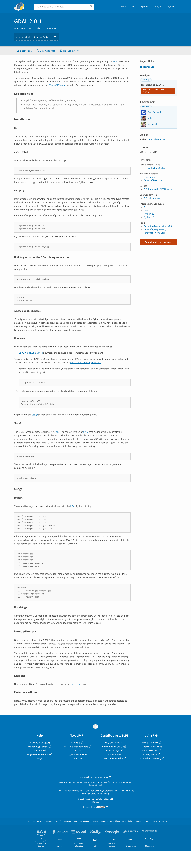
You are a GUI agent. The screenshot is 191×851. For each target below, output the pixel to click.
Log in (158, 6)
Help (123, 6)
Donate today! (95, 785)
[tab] (24, 51)
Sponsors (145, 6)
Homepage (148, 66)
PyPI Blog (75, 742)
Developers (149, 177)
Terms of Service (150, 742)
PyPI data (145, 79)
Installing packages (38, 742)
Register (170, 6)
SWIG (56, 432)
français (49, 821)
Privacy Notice (150, 754)
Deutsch (104, 821)
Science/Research (153, 180)
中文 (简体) (115, 821)
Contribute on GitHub (113, 746)
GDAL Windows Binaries (31, 353)
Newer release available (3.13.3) (155, 91)
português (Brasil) (70, 821)
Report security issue (151, 746)
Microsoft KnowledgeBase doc (85, 362)
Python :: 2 (149, 214)
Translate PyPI (113, 750)
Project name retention (38, 754)
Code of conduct (150, 750)
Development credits (113, 758)
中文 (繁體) (127, 821)
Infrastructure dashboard (75, 746)
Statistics (76, 750)
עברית (146, 821)
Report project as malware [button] (158, 242)
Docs (133, 6)
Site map (95, 801)
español (40, 821)
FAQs (39, 758)
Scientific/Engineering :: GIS (158, 226)
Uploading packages (38, 746)
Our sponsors (77, 758)
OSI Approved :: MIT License (158, 189)
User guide (38, 750)
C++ (146, 210)
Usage (35, 414)
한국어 (165, 821)
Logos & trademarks (77, 754)
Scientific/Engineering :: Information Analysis (156, 231)
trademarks (123, 790)
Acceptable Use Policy (150, 758)
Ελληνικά (94, 821)
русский (137, 821)
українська (84, 821)
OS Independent (152, 198)
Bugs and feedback (114, 742)
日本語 (58, 821)
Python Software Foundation (94, 793)
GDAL (115, 61)
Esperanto (156, 821)
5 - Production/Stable (154, 168)
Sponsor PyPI (114, 754)
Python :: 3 (149, 217)
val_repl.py (76, 684)
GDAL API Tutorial (57, 85)
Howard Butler (155, 139)
